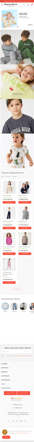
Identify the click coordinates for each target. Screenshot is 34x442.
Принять (6, 437)
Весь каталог (32, 172)
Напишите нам (23, 393)
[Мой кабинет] (28, 5)
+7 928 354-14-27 (17, 404)
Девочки (4, 371)
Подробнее (9, 202)
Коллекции (5, 375)
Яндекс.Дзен (21, 421)
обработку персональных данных (23, 355)
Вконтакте (9, 421)
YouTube (17, 421)
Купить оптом (10, 393)
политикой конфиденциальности (22, 433)
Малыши (4, 363)
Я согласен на (19, 355)
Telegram (13, 421)
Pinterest (25, 421)
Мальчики (4, 367)
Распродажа (5, 380)
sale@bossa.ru (18, 407)
